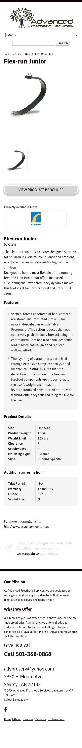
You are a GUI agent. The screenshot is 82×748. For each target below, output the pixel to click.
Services (28, 719)
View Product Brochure (41, 190)
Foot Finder (24, 54)
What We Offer (18, 609)
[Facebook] (5, 709)
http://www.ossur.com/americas (26, 526)
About (17, 719)
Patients (9, 54)
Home (7, 719)
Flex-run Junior (43, 54)
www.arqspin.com (29, 553)
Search (63, 43)
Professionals (56, 719)
